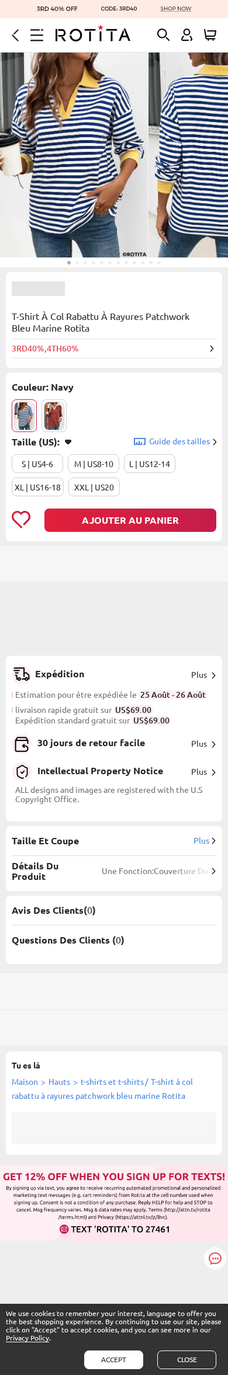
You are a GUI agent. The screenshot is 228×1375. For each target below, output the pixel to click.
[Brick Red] (54, 415)
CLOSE (187, 1359)
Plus (199, 675)
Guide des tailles (179, 441)
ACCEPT (113, 1359)
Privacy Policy (27, 1338)
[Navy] (24, 415)
